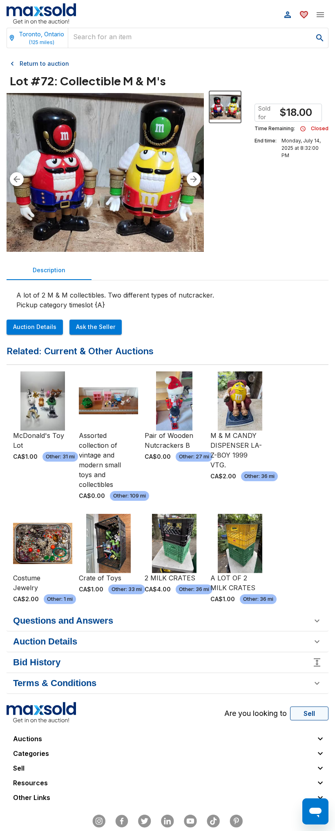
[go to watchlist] (304, 14)
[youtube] (190, 821)
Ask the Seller (95, 326)
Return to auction (44, 63)
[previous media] (17, 179)
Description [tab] (49, 270)
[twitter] (144, 821)
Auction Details (34, 326)
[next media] (194, 179)
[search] (320, 38)
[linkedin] (167, 821)
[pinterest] (236, 821)
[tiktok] (213, 821)
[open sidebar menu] (320, 14)
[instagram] (99, 821)
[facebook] (122, 821)
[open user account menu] (287, 14)
